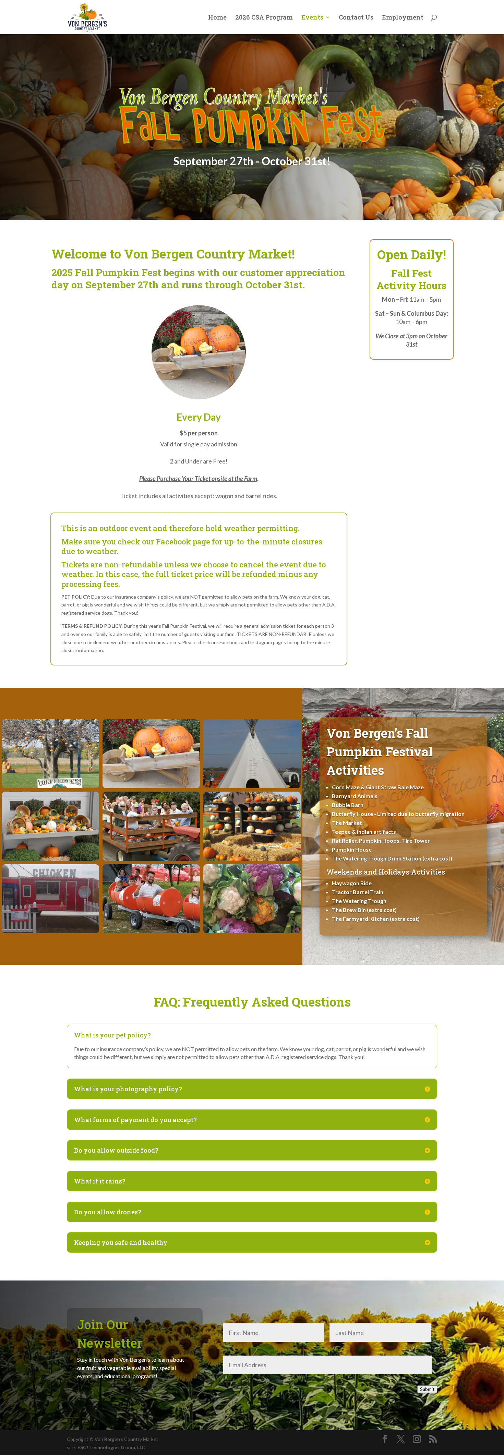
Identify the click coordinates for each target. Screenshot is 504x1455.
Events (312, 18)
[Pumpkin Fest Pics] (50, 786)
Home (217, 18)
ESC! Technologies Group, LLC (111, 1447)
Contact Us (356, 18)
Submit (427, 1389)
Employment (402, 18)
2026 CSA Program (264, 18)
